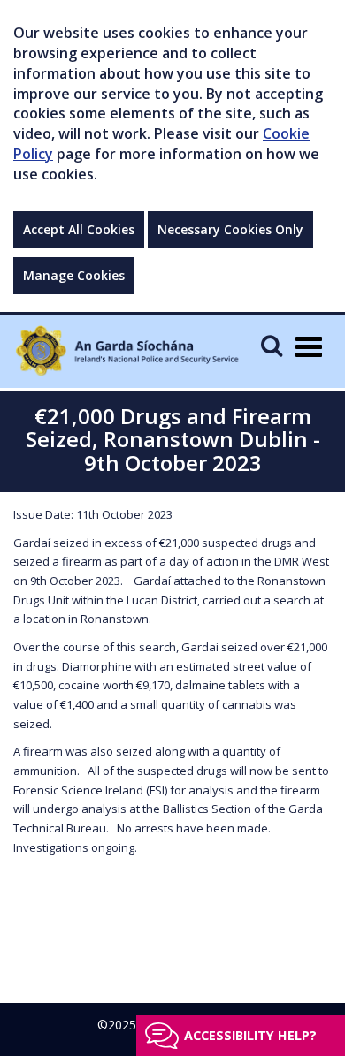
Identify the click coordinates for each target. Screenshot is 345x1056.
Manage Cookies (74, 275)
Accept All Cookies (78, 229)
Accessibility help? (250, 1035)
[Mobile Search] (271, 345)
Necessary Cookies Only (230, 229)
